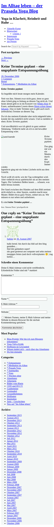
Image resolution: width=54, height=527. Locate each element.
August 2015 (13, 418)
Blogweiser (12, 31)
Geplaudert (12, 391)
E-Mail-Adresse (9, 304)
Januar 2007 (12, 515)
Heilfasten (11, 396)
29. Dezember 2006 (10, 76)
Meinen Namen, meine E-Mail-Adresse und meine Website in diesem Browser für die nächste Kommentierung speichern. (25, 320)
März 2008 (12, 482)
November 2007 (14, 490)
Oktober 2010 (13, 451)
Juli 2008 (11, 474)
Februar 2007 (13, 513)
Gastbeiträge (12, 388)
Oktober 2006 (13, 523)
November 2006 (14, 521)
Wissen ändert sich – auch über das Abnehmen (28, 349)
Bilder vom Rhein (15, 383)
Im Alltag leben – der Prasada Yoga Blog (22, 8)
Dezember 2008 (14, 472)
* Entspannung (8, 84)
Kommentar (7, 275)
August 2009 (13, 464)
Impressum (12, 36)
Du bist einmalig (14, 352)
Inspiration (12, 399)
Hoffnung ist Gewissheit (18, 347)
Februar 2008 (13, 485)
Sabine (10, 239)
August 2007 (13, 497)
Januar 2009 (12, 469)
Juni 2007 (11, 503)
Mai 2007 (11, 505)
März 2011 (12, 448)
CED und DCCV (15, 386)
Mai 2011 (11, 443)
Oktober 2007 (13, 492)
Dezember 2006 (14, 518)
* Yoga (10, 373)
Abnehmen (12, 378)
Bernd (4, 81)
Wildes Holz (42, 104)
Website (4, 312)
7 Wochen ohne (14, 376)
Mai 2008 (11, 479)
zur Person (12, 41)
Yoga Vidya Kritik (15, 344)
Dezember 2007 (14, 487)
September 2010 (14, 454)
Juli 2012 (11, 438)
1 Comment (6, 79)
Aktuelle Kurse (14, 28)
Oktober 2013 (13, 423)
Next (4, 60)
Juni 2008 (11, 477)
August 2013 (13, 428)
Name (4, 299)
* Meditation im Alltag (26, 84)
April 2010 (12, 456)
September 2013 (14, 425)
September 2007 (14, 495)
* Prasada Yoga (14, 368)
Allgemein (11, 381)
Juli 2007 (11, 500)
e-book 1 (17, 33)
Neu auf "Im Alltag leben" (19, 404)
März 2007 (12, 510)
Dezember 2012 (14, 430)
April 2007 (12, 508)
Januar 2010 (12, 459)
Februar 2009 (13, 467)
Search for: (6, 46)
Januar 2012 (12, 441)
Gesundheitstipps (14, 394)
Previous (6, 57)
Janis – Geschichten (16, 401)
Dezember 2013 (14, 420)
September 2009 (14, 461)
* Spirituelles (13, 370)
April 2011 (12, 446)
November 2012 (14, 433)
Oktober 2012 (13, 436)
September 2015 (14, 415)
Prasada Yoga (13, 39)
